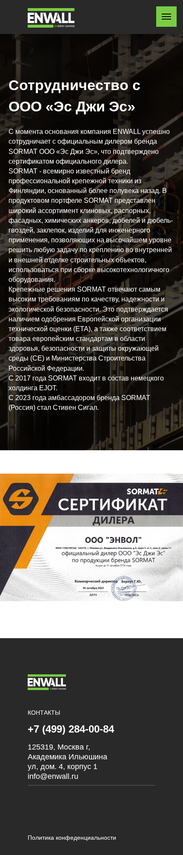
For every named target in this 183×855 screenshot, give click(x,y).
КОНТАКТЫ (44, 712)
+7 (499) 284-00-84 (71, 729)
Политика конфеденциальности (72, 837)
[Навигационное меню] (166, 17)
